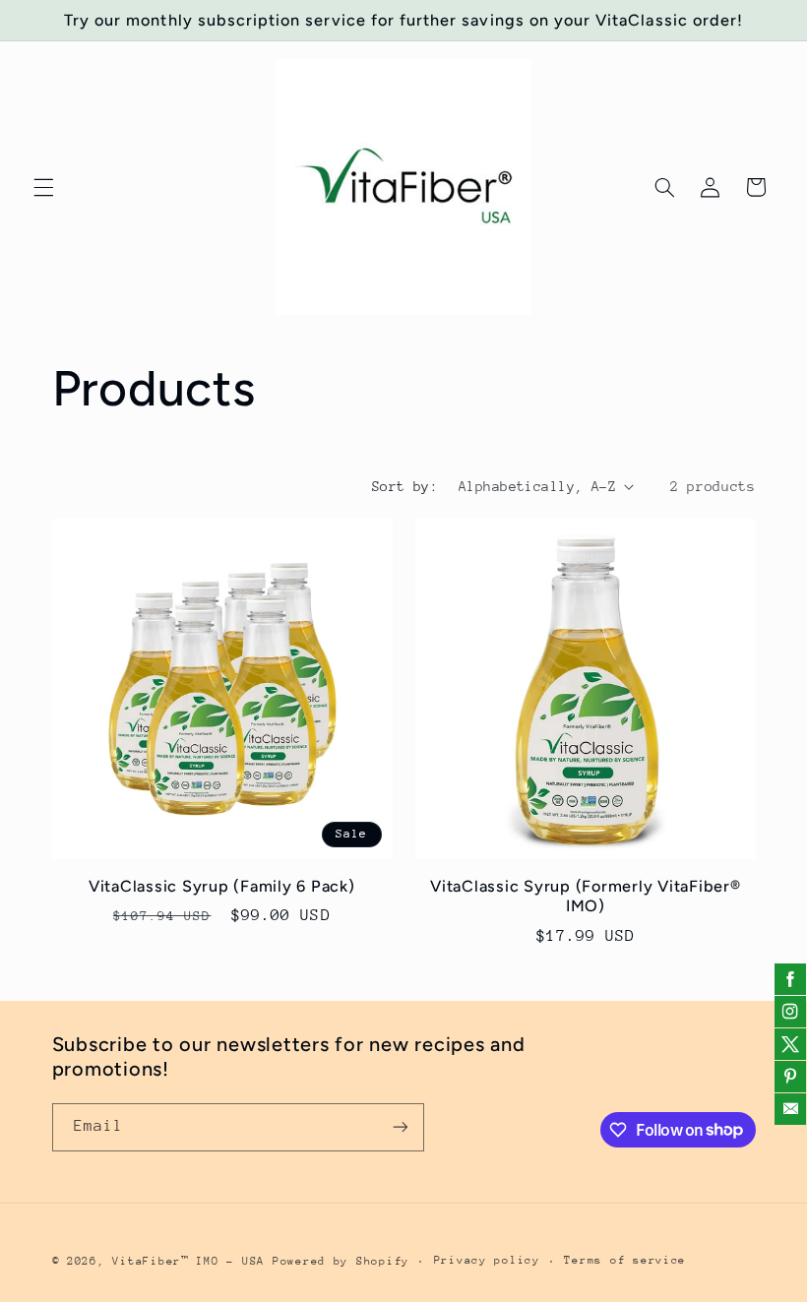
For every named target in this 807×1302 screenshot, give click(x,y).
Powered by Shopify (341, 1261)
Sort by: (405, 486)
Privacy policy (487, 1260)
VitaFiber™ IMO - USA (188, 1261)
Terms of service (625, 1260)
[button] (43, 187)
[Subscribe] (399, 1127)
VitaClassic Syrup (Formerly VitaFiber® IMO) (585, 896)
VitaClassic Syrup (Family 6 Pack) (222, 886)
